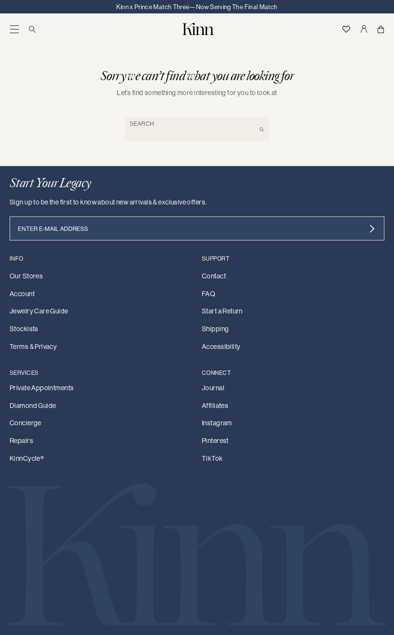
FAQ (208, 293)
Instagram (217, 423)
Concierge (25, 423)
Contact (214, 276)
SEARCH (142, 123)
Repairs (21, 440)
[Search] (32, 29)
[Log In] (364, 29)
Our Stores (26, 276)
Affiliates (215, 405)
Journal (213, 387)
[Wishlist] (346, 29)
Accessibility (221, 346)
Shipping (215, 328)
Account (22, 293)
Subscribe (372, 228)
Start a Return (222, 311)
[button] (14, 29)
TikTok (212, 458)
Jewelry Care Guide (39, 311)
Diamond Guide (33, 405)
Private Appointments (42, 387)
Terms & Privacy (33, 346)
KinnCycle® (27, 458)
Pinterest (215, 440)
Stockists (24, 328)
